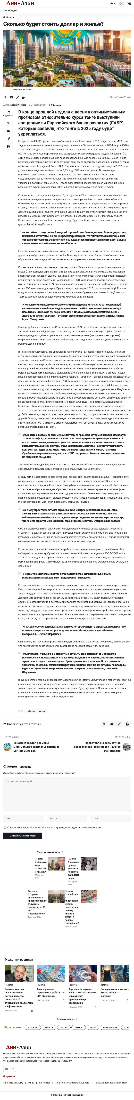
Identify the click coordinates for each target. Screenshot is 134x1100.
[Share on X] (5, 97)
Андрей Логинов (18, 105)
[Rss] (13, 1069)
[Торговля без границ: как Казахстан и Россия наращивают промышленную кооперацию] (83, 973)
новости (49, 1027)
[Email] (11, 97)
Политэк (10, 17)
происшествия (110, 1027)
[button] (106, 3)
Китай (93, 1027)
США (127, 1027)
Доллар (31, 711)
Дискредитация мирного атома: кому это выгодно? (114, 993)
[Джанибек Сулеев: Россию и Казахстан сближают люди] (89, 863)
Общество (32, 891)
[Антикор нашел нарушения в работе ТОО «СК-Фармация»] (51, 973)
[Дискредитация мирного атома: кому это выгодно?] (114, 973)
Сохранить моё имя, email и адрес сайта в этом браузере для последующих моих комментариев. (54, 827)
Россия (63, 1027)
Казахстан (32, 1027)
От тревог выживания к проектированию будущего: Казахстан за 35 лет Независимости (37, 904)
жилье (42, 711)
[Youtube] (6, 1069)
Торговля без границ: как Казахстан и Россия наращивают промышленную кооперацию (82, 996)
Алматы (78, 1027)
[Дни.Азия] (20, 3)
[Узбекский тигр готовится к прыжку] (56, 863)
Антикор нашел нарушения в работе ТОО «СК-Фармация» (51, 993)
